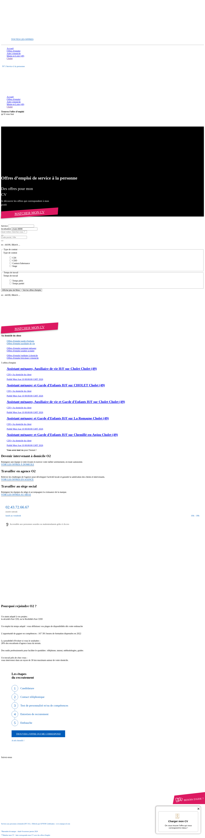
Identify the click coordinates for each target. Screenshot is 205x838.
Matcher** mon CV (15, 34)
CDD (14, 260)
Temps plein (17, 281)
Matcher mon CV (30, 213)
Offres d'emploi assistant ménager (21, 348)
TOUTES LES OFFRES (22, 39)
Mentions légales (19, 780)
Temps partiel (18, 283)
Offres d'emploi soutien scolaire (20, 351)
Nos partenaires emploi (22, 757)
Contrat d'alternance (21, 263)
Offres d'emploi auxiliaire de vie (21, 343)
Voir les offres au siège (16, 494)
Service (4, 226)
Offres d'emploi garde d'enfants (20, 341)
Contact (15, 755)
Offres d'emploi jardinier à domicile (22, 355)
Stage (14, 266)
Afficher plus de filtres (11, 290)
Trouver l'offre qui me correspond (38, 734)
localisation (6, 229)
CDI (14, 258)
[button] (102, 253)
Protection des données (22, 782)
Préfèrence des (21, 785)
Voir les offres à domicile (17, 464)
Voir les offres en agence (17, 479)
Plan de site (17, 760)
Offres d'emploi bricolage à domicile (23, 358)
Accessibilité (12, 787)
